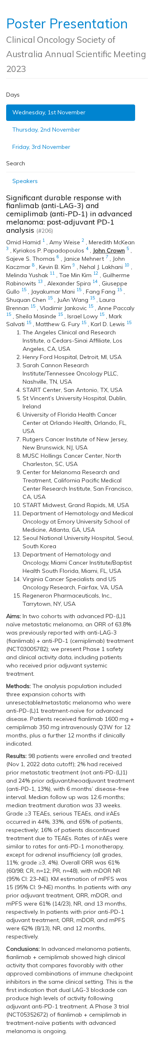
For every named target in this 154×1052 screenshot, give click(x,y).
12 (95, 273)
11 (52, 273)
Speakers (25, 181)
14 (94, 281)
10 (126, 265)
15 (23, 289)
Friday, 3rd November (41, 147)
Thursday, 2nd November (46, 129)
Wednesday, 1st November (48, 112)
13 (40, 281)
